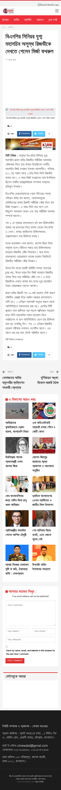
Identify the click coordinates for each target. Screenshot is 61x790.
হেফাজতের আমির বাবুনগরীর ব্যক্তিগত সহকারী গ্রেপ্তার (13, 382)
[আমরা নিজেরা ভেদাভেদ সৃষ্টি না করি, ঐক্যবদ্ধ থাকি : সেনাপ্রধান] (17, 553)
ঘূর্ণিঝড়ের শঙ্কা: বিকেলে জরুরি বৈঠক (48, 380)
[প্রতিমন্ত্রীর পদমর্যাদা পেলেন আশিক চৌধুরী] (17, 518)
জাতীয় (16, 20)
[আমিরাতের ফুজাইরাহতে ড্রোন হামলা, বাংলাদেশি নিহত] (17, 411)
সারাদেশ (40, 20)
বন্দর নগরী (53, 20)
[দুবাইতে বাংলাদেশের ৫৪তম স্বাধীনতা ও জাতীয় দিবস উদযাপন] (44, 484)
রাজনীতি (27, 20)
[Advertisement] (30, 83)
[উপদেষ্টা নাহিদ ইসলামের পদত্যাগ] (44, 553)
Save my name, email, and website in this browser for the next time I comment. (30, 652)
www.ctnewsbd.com (26, 782)
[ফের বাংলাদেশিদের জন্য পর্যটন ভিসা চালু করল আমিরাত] (17, 484)
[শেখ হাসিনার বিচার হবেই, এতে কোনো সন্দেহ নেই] (44, 518)
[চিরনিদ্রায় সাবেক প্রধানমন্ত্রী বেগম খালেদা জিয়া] (17, 445)
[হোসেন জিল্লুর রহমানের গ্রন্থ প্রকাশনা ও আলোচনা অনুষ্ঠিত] (44, 445)
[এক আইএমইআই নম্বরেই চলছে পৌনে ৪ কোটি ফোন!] (44, 411)
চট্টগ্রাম (5, 20)
